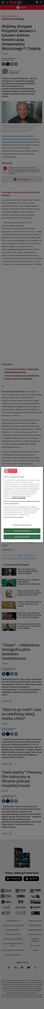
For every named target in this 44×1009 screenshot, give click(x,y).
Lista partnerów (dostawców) (13, 517)
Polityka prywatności (18, 498)
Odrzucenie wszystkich (22, 531)
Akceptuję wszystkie (22, 537)
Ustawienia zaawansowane (22, 525)
